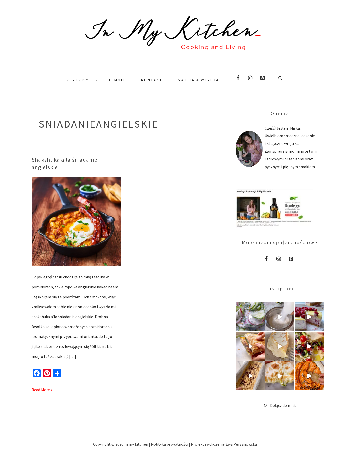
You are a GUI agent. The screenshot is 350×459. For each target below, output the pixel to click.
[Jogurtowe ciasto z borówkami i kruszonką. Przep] (279, 316)
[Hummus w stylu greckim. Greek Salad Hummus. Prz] (309, 346)
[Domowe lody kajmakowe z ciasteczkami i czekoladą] (250, 375)
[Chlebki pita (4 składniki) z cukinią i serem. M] (279, 375)
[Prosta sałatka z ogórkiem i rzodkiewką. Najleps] (250, 316)
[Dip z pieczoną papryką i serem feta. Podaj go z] (309, 375)
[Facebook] (238, 78)
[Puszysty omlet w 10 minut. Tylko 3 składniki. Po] (279, 346)
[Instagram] (250, 78)
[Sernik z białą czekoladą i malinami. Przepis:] (309, 316)
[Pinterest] (262, 78)
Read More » (42, 388)
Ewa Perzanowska (241, 444)
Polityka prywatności (170, 444)
